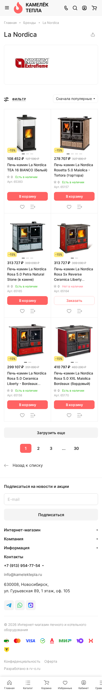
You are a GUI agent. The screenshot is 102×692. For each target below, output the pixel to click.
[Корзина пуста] (94, 7)
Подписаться (51, 514)
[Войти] (84, 7)
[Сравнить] (33, 207)
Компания (13, 538)
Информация (16, 547)
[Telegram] (9, 605)
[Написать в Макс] (31, 605)
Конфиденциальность (22, 661)
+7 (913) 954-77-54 (22, 565)
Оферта (50, 661)
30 (76, 448)
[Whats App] (20, 605)
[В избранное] (22, 207)
